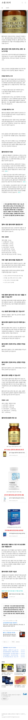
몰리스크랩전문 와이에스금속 (9, 632)
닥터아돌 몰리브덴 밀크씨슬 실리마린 (14, 530)
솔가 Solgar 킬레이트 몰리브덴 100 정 (14, 449)
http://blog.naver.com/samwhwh (11, 630)
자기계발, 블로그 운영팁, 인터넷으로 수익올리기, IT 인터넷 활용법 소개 (11, 695)
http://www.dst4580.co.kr (9, 620)
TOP (25, 714)
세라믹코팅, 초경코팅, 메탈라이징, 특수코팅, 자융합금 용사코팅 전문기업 (14, 625)
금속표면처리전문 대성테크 (10, 623)
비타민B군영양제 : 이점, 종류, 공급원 (10, 653)
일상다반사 (5, 647)
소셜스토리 (6, 3)
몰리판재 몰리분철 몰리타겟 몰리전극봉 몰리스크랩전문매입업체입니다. (10, 635)
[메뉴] (25, 3)
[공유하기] (7, 642)
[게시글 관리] (8, 642)
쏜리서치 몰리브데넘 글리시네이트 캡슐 (14, 495)
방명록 (7, 8)
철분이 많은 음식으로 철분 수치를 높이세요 (12, 591)
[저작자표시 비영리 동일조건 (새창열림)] (18, 641)
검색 (22, 3)
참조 (6, 171)
